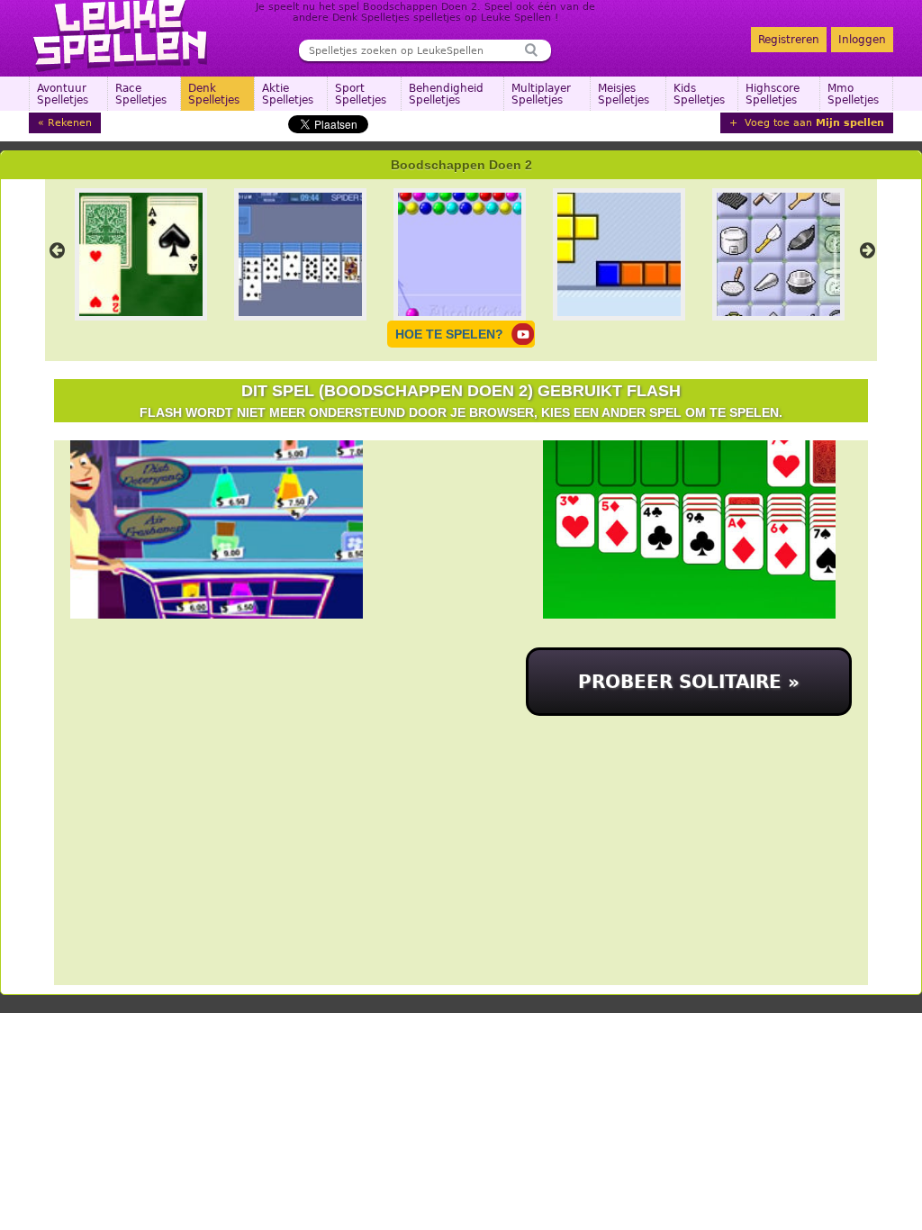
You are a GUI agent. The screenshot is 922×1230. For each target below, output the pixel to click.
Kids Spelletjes (699, 94)
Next (867, 250)
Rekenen (70, 123)
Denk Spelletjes (214, 94)
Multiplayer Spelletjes (541, 94)
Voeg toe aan (812, 123)
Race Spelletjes (141, 94)
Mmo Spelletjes (853, 94)
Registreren (788, 39)
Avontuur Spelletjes (62, 94)
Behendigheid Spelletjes (446, 94)
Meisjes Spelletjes (623, 94)
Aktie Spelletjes (287, 94)
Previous (57, 250)
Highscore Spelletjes (773, 94)
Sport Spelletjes (360, 94)
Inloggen (862, 39)
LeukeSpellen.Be (121, 36)
